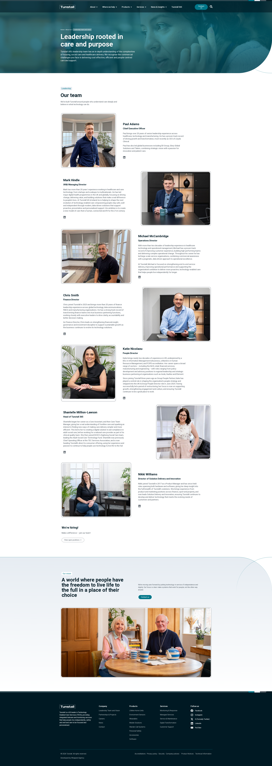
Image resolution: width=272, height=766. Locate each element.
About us (68, 29)
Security (162, 754)
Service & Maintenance (168, 719)
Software (132, 739)
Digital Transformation (168, 723)
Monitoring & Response (168, 711)
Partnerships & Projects (107, 715)
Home (62, 29)
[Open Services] (146, 7)
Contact (102, 727)
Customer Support (167, 727)
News (101, 723)
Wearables (133, 719)
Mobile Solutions (135, 723)
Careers (102, 719)
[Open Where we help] (116, 7)
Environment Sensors (137, 715)
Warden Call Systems (137, 727)
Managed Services (167, 715)
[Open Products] (131, 7)
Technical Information (203, 754)
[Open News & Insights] (166, 7)
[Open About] (97, 7)
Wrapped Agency (77, 758)
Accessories (134, 735)
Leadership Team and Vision (109, 711)
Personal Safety (135, 731)
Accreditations (140, 754)
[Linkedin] (124, 157)
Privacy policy (152, 754)
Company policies (172, 754)
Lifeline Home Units (136, 711)
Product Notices (187, 754)
